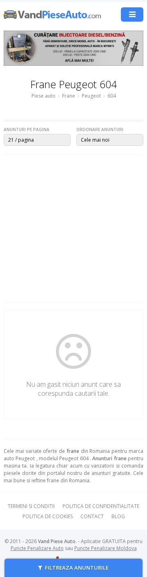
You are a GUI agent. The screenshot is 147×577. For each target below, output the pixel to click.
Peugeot (91, 95)
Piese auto (43, 95)
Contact (92, 516)
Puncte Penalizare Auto (37, 548)
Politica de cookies (47, 516)
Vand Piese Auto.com (52, 14)
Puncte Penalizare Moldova (105, 548)
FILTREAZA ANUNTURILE (76, 567)
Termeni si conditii (31, 506)
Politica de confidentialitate (100, 506)
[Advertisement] (73, 227)
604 (111, 95)
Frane (68, 95)
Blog (118, 516)
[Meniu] (132, 14)
